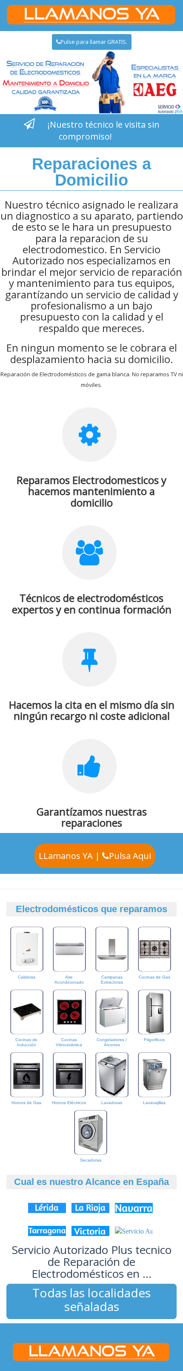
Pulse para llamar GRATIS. (93, 42)
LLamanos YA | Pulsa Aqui (95, 856)
